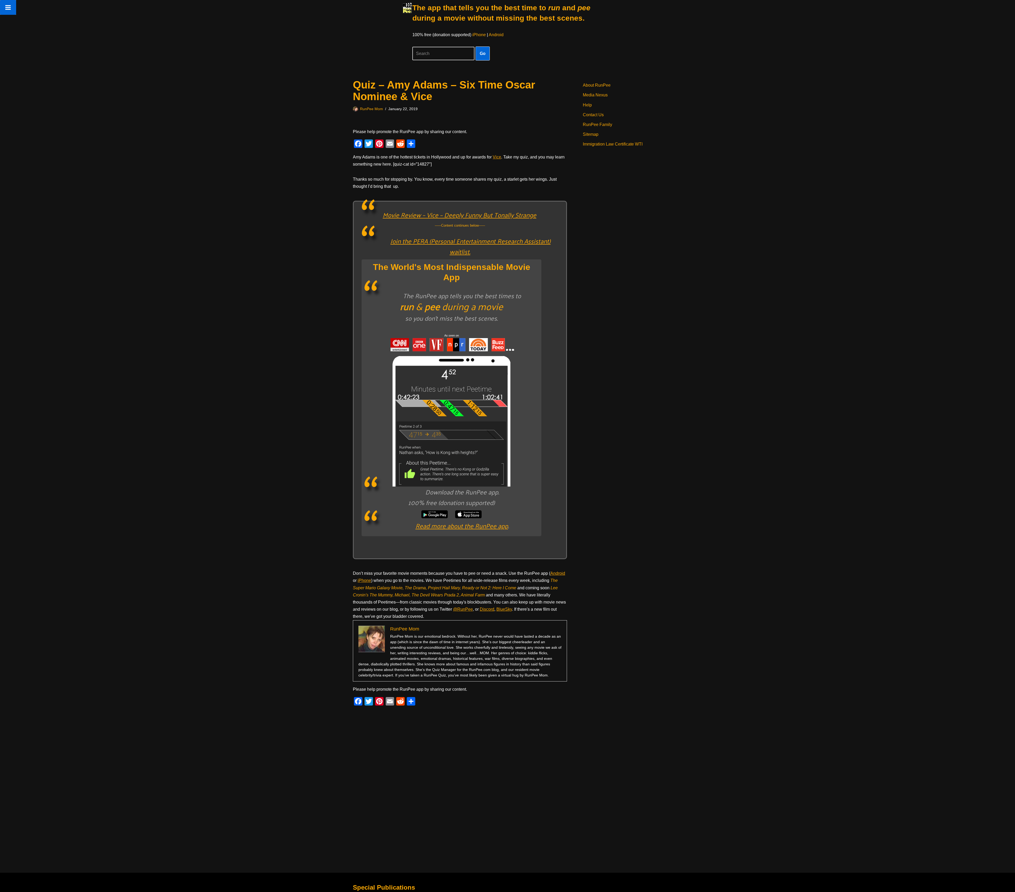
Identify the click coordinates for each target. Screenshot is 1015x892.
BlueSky (504, 609)
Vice (497, 157)
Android (496, 34)
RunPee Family (597, 124)
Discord (487, 609)
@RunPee (463, 609)
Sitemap (590, 134)
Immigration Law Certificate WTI (613, 144)
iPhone (479, 34)
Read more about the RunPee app (462, 525)
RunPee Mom (371, 109)
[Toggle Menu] (8, 7)
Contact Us (593, 115)
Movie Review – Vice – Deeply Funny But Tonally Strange (459, 215)
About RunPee (597, 85)
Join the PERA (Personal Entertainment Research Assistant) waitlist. (470, 246)
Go (483, 53)
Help (587, 105)
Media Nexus (595, 95)
